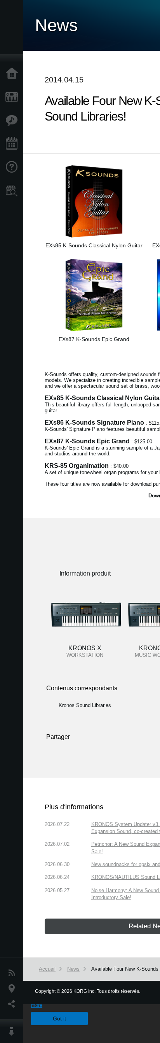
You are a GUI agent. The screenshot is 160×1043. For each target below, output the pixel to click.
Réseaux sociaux (13, 1004)
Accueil (13, 74)
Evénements (13, 144)
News (13, 973)
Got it (59, 1018)
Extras (13, 120)
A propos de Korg (13, 1031)
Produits (13, 97)
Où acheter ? (13, 190)
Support (13, 167)
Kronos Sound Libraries (85, 705)
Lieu (13, 988)
